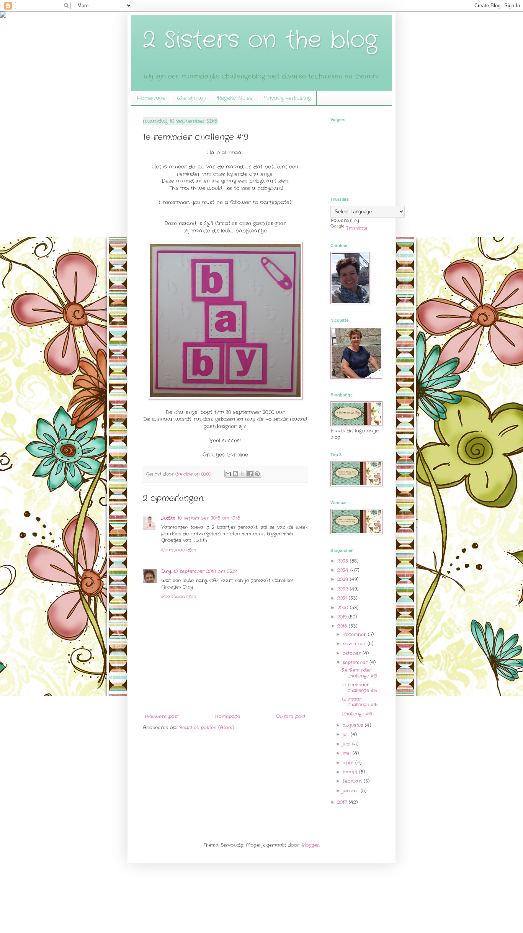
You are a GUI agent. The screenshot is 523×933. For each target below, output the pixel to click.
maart (351, 772)
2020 (343, 607)
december (355, 634)
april (349, 762)
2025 (343, 561)
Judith (168, 518)
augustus (354, 725)
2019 (342, 617)
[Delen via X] (243, 474)
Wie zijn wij (191, 98)
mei (348, 753)
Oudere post (291, 716)
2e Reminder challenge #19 (359, 673)
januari (352, 790)
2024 (343, 570)
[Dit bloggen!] (235, 474)
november (355, 643)
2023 (343, 579)
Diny (166, 571)
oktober (353, 653)
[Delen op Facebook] (250, 474)
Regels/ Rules (234, 98)
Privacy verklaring (287, 98)
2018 (343, 626)
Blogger (310, 845)
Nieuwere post (162, 716)
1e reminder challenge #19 (359, 687)
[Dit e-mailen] (228, 474)
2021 (343, 598)
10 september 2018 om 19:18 (209, 518)
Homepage (151, 98)
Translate (357, 228)
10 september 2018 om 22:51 (205, 571)
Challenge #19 (357, 713)
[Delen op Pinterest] (257, 474)
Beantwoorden (178, 550)
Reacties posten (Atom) (206, 727)
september (356, 662)
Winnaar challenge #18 (360, 702)
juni (347, 744)
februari (353, 781)
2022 (343, 589)
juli (347, 734)
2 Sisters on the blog (260, 40)
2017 (343, 802)
